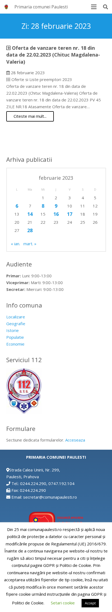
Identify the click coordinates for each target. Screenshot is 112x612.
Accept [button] (90, 603)
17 (69, 214)
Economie (15, 344)
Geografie (15, 323)
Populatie (15, 337)
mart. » (29, 243)
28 (30, 230)
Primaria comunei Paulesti (41, 7)
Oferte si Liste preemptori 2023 (41, 79)
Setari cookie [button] (63, 602)
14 (30, 214)
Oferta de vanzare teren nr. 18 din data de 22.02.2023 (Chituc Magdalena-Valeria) (53, 55)
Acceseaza (75, 440)
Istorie (12, 330)
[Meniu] (94, 7)
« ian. (15, 243)
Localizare (15, 316)
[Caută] (105, 7)
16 (56, 214)
